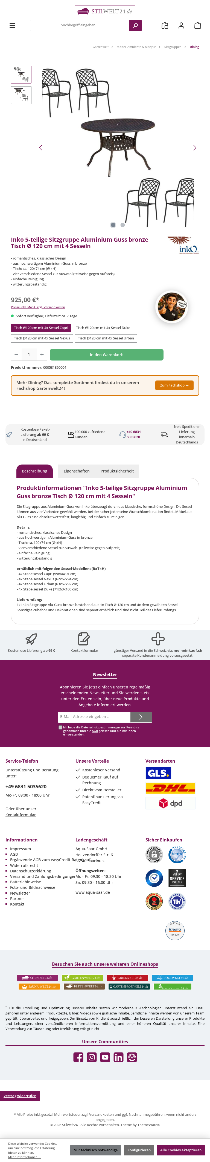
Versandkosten (101, 1114)
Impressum (20, 848)
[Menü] (12, 25)
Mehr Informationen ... (24, 1157)
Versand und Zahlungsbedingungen (43, 876)
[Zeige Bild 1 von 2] (113, 225)
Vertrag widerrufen (20, 1096)
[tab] (34, 471)
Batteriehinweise (25, 881)
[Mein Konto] (181, 25)
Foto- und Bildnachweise (32, 887)
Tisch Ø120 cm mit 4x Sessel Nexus (42, 338)
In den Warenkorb (107, 354)
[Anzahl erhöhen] (42, 354)
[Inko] (183, 245)
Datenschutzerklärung (30, 870)
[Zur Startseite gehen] (105, 11)
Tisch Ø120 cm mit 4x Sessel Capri (41, 327)
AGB (95, 731)
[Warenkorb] (198, 25)
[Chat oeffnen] (172, 307)
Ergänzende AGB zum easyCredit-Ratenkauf (50, 859)
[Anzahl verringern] (16, 354)
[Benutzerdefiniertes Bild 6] (177, 901)
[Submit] (141, 717)
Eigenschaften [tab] (77, 471)
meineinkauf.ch (188, 650)
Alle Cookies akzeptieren (181, 1150)
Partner (17, 898)
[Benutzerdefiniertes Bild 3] (154, 878)
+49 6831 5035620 (134, 434)
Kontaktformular (84, 650)
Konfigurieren (139, 1150)
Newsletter (20, 893)
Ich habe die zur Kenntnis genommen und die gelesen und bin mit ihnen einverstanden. (101, 730)
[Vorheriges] (41, 148)
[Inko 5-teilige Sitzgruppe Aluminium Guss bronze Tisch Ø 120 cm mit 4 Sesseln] (118, 148)
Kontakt (17, 904)
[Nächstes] (195, 148)
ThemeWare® (149, 1125)
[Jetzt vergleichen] (165, 25)
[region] (105, 148)
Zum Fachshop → (174, 385)
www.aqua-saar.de (92, 892)
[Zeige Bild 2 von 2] (123, 225)
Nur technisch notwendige (96, 1150)
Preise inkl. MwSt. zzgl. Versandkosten (38, 307)
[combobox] (79, 25)
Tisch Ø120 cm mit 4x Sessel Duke (103, 327)
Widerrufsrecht (24, 865)
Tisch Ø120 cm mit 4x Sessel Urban (106, 338)
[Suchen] (135, 25)
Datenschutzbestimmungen (100, 727)
